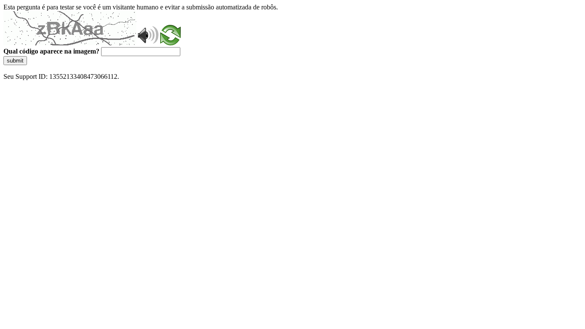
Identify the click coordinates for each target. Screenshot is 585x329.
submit (15, 60)
